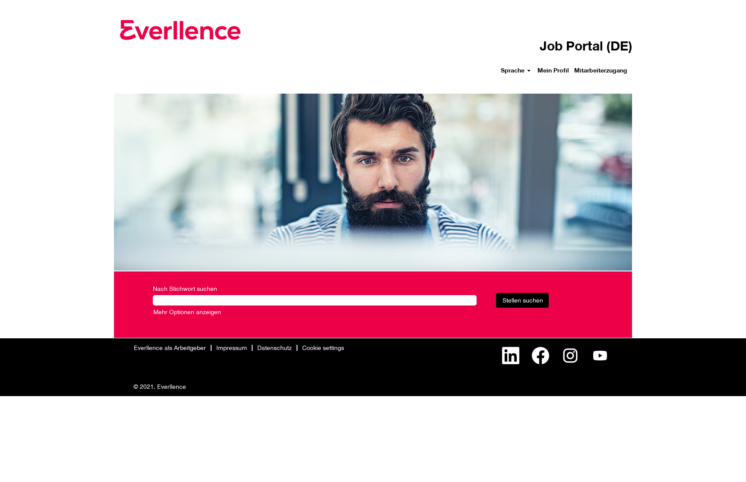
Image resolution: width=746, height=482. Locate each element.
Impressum (231, 347)
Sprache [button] (513, 70)
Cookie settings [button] (323, 347)
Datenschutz (274, 347)
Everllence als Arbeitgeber (170, 347)
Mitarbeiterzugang (600, 70)
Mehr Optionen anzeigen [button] (187, 311)
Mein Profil (553, 70)
